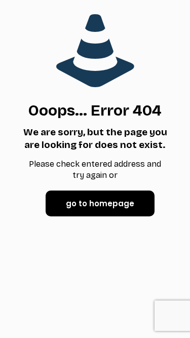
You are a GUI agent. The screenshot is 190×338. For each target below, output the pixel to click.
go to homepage (100, 203)
